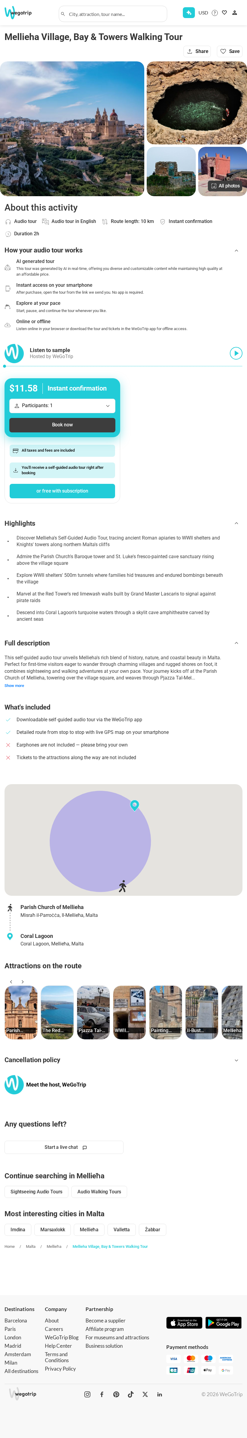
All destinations (21, 1371)
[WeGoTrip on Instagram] (87, 1394)
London (13, 1337)
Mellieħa (54, 1246)
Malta (31, 1246)
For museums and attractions (117, 1337)
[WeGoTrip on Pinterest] (116, 1394)
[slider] (4, 366)
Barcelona (16, 1320)
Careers (54, 1329)
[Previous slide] (10, 981)
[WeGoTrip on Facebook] (102, 1394)
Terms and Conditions (57, 1357)
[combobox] (116, 13)
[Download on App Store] (184, 1323)
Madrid (13, 1346)
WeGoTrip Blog (62, 1337)
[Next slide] (21, 981)
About (52, 1320)
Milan (11, 1362)
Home (10, 1246)
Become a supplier (106, 1320)
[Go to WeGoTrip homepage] (22, 12)
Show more (14, 685)
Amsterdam (18, 1354)
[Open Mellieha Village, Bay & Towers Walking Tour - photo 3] (171, 171)
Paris (10, 1329)
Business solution (104, 1346)
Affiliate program (105, 1329)
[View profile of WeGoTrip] (14, 1084)
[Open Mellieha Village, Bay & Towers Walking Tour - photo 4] (222, 171)
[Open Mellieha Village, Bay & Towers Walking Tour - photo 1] (72, 128)
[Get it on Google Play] (223, 1323)
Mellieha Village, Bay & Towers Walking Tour (110, 1246)
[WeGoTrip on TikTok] (131, 1394)
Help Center (58, 1346)
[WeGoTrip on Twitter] (145, 1394)
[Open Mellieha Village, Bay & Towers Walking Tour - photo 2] (197, 102)
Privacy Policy (60, 1368)
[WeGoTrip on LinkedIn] (159, 1394)
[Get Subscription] (189, 12)
